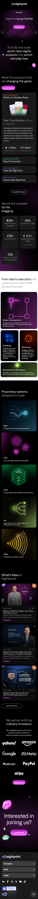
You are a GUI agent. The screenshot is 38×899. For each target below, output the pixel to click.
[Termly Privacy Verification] (19, 888)
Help (6, 869)
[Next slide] (35, 32)
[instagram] (12, 881)
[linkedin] (3, 881)
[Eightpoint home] (19, 856)
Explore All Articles (11, 706)
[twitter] (16, 881)
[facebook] (7, 881)
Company (8, 863)
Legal (6, 875)
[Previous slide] (2, 32)
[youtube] (20, 881)
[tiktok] (24, 881)
